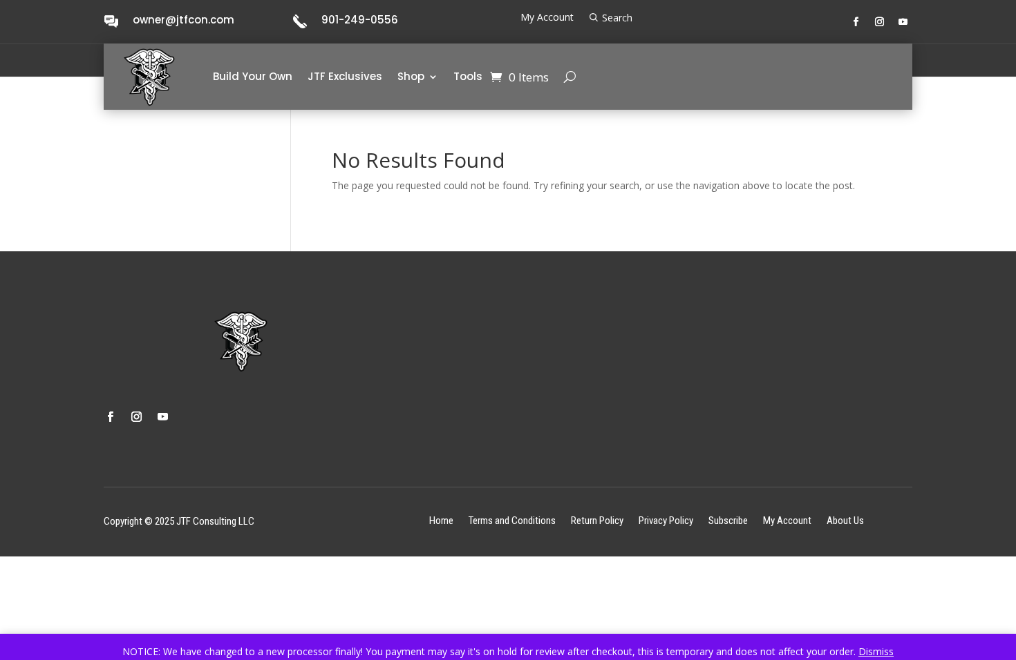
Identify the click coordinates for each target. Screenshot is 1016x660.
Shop (410, 76)
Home (441, 520)
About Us (845, 520)
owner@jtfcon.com (183, 19)
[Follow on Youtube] (903, 22)
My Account (547, 17)
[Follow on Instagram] (880, 22)
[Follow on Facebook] (856, 22)
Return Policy (597, 520)
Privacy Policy (666, 520)
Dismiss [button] (876, 651)
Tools (467, 76)
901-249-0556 (359, 19)
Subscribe (728, 520)
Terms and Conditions (512, 520)
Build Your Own (252, 76)
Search (617, 18)
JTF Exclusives (345, 76)
